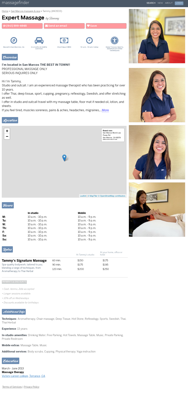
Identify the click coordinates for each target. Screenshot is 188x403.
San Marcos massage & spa (25, 11)
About (169, 3)
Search (151, 3)
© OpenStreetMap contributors (111, 195)
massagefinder (15, 3)
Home (5, 11)
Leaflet (83, 195)
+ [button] (7, 131)
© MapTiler (92, 195)
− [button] (7, 136)
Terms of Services (12, 386)
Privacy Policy (31, 386)
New (160, 3)
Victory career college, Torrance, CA (23, 376)
